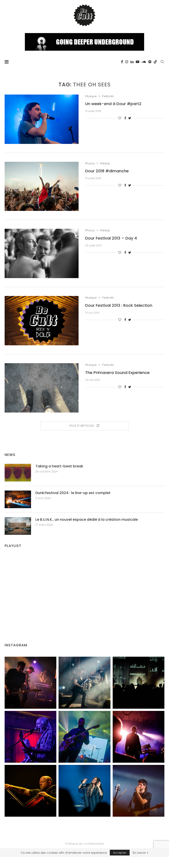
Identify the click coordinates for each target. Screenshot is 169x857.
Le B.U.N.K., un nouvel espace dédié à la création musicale (86, 519)
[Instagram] (126, 61)
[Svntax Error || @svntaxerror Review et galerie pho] (30, 737)
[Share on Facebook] (125, 118)
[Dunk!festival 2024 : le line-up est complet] (18, 499)
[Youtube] (137, 61)
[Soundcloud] (143, 61)
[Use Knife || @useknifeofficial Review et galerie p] (138, 682)
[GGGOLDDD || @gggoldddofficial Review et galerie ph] (84, 791)
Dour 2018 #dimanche (107, 171)
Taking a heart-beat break (59, 466)
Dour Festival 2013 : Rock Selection (118, 305)
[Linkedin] (132, 61)
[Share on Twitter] (129, 118)
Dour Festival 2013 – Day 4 (111, 238)
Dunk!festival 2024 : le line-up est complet (72, 493)
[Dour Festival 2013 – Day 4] (42, 253)
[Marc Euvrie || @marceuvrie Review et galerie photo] (30, 791)
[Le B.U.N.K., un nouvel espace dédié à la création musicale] (18, 526)
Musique (91, 96)
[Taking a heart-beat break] (18, 472)
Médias (105, 163)
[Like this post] (119, 118)
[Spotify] (149, 61)
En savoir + (140, 852)
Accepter (119, 853)
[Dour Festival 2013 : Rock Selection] (42, 320)
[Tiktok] (155, 61)
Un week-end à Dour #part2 (113, 103)
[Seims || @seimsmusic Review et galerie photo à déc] (84, 737)
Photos (90, 163)
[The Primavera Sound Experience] (42, 388)
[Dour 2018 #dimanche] (42, 186)
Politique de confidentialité (84, 844)
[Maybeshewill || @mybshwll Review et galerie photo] (30, 682)
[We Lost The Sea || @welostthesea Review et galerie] (84, 682)
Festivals (108, 96)
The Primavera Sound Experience (117, 372)
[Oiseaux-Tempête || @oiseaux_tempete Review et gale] (138, 737)
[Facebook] (122, 61)
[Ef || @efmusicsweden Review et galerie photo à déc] (138, 791)
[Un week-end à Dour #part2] (42, 119)
